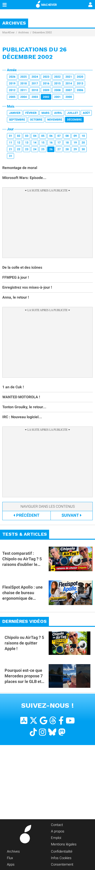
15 (43, 142)
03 (26, 135)
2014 (68, 83)
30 (83, 149)
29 (75, 149)
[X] (34, 720)
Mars (45, 113)
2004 (23, 97)
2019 (12, 83)
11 (10, 142)
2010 (35, 90)
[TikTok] (33, 732)
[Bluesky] (52, 732)
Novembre (54, 119)
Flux (10, 858)
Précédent (27, 515)
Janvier (15, 113)
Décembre (74, 119)
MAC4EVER (49, 4)
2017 (35, 83)
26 (51, 149)
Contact (57, 825)
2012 (12, 90)
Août (86, 113)
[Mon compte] (90, 5)
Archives (23, 32)
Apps (11, 864)
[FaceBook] (61, 720)
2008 (57, 90)
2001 (57, 97)
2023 (46, 76)
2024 (35, 76)
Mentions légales (64, 844)
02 (18, 135)
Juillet (72, 113)
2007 (68, 90)
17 (59, 142)
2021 (68, 76)
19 (75, 142)
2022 (57, 76)
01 (10, 135)
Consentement (62, 864)
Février (31, 113)
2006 (80, 90)
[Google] (43, 720)
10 (83, 135)
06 (51, 135)
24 (34, 149)
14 (34, 142)
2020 (80, 76)
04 (34, 135)
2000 (68, 97)
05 (43, 135)
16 (51, 142)
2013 (80, 83)
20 (83, 142)
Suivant (70, 515)
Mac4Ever (8, 32)
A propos (57, 831)
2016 (46, 83)
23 (26, 149)
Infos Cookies (61, 858)
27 (59, 149)
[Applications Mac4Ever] (23, 720)
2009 (46, 90)
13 (26, 142)
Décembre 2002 (42, 32)
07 (59, 135)
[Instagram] (42, 732)
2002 (46, 97)
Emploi (56, 838)
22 (18, 149)
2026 (12, 76)
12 (18, 142)
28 (67, 149)
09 (75, 135)
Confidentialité (61, 851)
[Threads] (52, 720)
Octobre (36, 119)
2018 (23, 83)
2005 (12, 97)
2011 (23, 90)
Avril (58, 113)
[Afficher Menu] (5, 4)
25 (43, 149)
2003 (35, 97)
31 (10, 156)
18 (67, 142)
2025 (23, 76)
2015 (57, 83)
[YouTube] (70, 720)
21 (10, 149)
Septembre (17, 119)
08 (67, 135)
